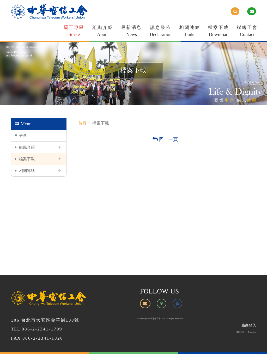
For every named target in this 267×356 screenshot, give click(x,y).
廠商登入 (248, 325)
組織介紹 (102, 31)
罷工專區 (74, 31)
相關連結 (189, 31)
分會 (23, 135)
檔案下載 (218, 31)
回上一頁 (168, 139)
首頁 (82, 123)
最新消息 (131, 31)
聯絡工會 (247, 31)
